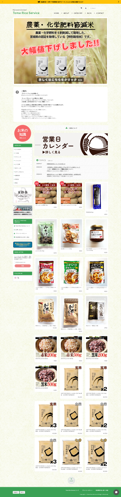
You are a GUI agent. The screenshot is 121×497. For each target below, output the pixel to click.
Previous (15, 51)
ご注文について (72, 128)
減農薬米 (17, 175)
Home (56, 13)
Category (78, 13)
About (66, 13)
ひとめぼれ (18, 149)
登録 (22, 265)
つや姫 (17, 153)
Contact (100, 13)
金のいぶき (18, 168)
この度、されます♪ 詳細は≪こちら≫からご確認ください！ (63, 169)
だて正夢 (17, 164)
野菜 (16, 183)
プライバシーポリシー (21, 233)
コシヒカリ (18, 160)
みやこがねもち (19, 171)
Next (105, 51)
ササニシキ (18, 156)
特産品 (17, 179)
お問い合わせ (19, 229)
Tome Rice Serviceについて (23, 226)
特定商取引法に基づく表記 (22, 237)
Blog (89, 13)
